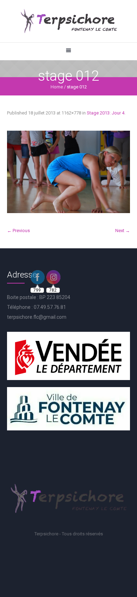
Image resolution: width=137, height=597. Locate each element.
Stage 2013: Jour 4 (105, 113)
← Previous (18, 230)
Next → (122, 230)
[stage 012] (68, 172)
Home (57, 86)
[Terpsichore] (68, 21)
